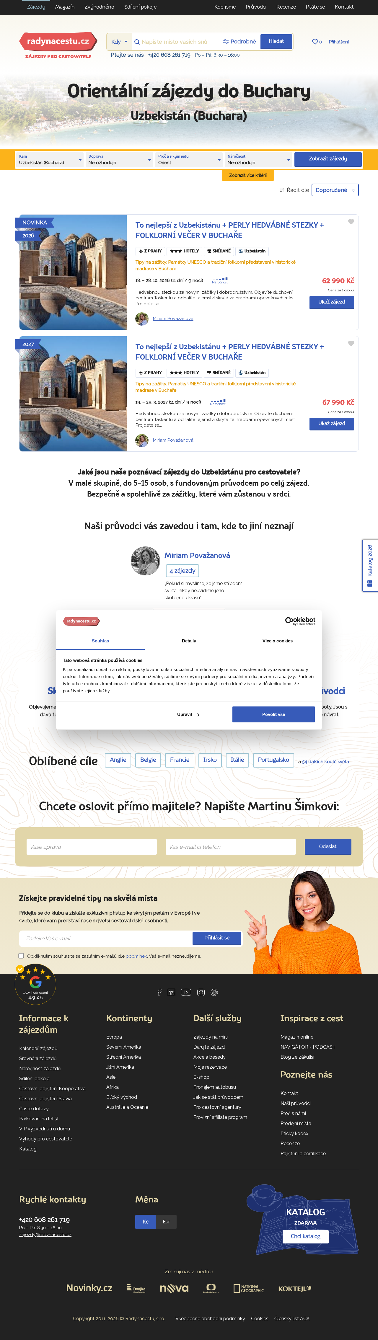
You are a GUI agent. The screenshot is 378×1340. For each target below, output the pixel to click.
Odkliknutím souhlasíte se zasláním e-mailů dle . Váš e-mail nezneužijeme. (113, 956)
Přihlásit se (216, 938)
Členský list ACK (292, 1318)
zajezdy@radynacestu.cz (45, 1234)
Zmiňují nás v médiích (189, 1271)
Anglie (118, 760)
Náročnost (220, 282)
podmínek (136, 956)
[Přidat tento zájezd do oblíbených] (351, 221)
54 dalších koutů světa (325, 761)
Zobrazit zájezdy (328, 158)
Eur (166, 1222)
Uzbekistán (255, 251)
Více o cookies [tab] (278, 640)
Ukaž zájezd (331, 302)
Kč (146, 1222)
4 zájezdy (182, 570)
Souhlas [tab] (100, 640)
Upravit (184, 714)
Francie (179, 760)
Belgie (148, 760)
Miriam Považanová (173, 318)
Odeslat (328, 846)
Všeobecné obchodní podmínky (210, 1318)
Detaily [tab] (189, 640)
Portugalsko (273, 760)
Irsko (210, 760)
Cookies (259, 1318)
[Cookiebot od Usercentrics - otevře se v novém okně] (289, 621)
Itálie (237, 760)
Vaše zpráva (43, 840)
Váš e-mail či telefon (190, 840)
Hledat (276, 41)
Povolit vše (273, 714)
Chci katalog (305, 1236)
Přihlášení (339, 42)
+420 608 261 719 (169, 55)
